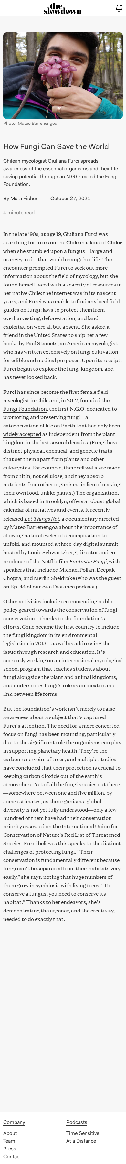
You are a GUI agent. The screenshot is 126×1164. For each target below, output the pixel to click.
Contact (12, 1156)
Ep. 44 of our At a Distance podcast (52, 586)
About (10, 1133)
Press (9, 1149)
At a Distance (81, 1141)
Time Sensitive (82, 1133)
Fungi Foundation (25, 408)
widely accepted (22, 433)
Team (9, 1141)
